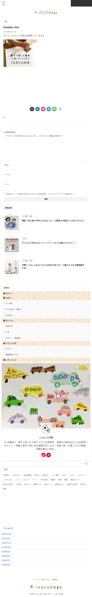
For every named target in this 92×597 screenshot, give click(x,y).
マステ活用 (43, 480)
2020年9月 (6, 551)
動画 (66, 480)
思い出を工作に (8, 484)
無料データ (37, 484)
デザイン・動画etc (13, 338)
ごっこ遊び (55, 475)
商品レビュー (75, 480)
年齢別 (8, 298)
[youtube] (48, 455)
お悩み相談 (27, 475)
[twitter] (32, 109)
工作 (7, 332)
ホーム (36, 579)
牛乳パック (48, 484)
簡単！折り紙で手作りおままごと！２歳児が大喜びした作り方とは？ (53, 220)
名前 (6, 165)
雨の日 (83, 484)
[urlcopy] (60, 109)
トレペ (34, 480)
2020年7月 (6, 560)
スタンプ (26, 480)
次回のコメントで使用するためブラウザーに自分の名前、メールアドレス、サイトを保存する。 (40, 194)
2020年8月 (6, 555)
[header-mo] (49, 109)
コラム (8, 348)
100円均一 (6, 475)
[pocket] (43, 109)
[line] (54, 109)
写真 (59, 480)
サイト (6, 184)
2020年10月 (6, 547)
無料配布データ (12, 354)
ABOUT (9, 293)
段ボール (27, 484)
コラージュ (81, 475)
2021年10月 (6, 534)
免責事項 (55, 579)
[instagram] (43, 455)
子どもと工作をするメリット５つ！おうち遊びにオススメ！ (49, 242)
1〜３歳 (9, 303)
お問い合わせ (11, 360)
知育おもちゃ (59, 484)
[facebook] (37, 109)
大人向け (9, 315)
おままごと (17, 475)
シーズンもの (7, 480)
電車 (4, 489)
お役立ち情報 (11, 343)
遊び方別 (9, 320)
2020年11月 (6, 542)
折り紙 (19, 484)
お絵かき (9, 325)
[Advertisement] (22, 85)
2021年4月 (6, 538)
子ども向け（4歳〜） (14, 309)
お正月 (37, 475)
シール (17, 480)
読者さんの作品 (72, 484)
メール (7, 174)
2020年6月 (6, 564)
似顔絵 (53, 480)
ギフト (64, 475)
